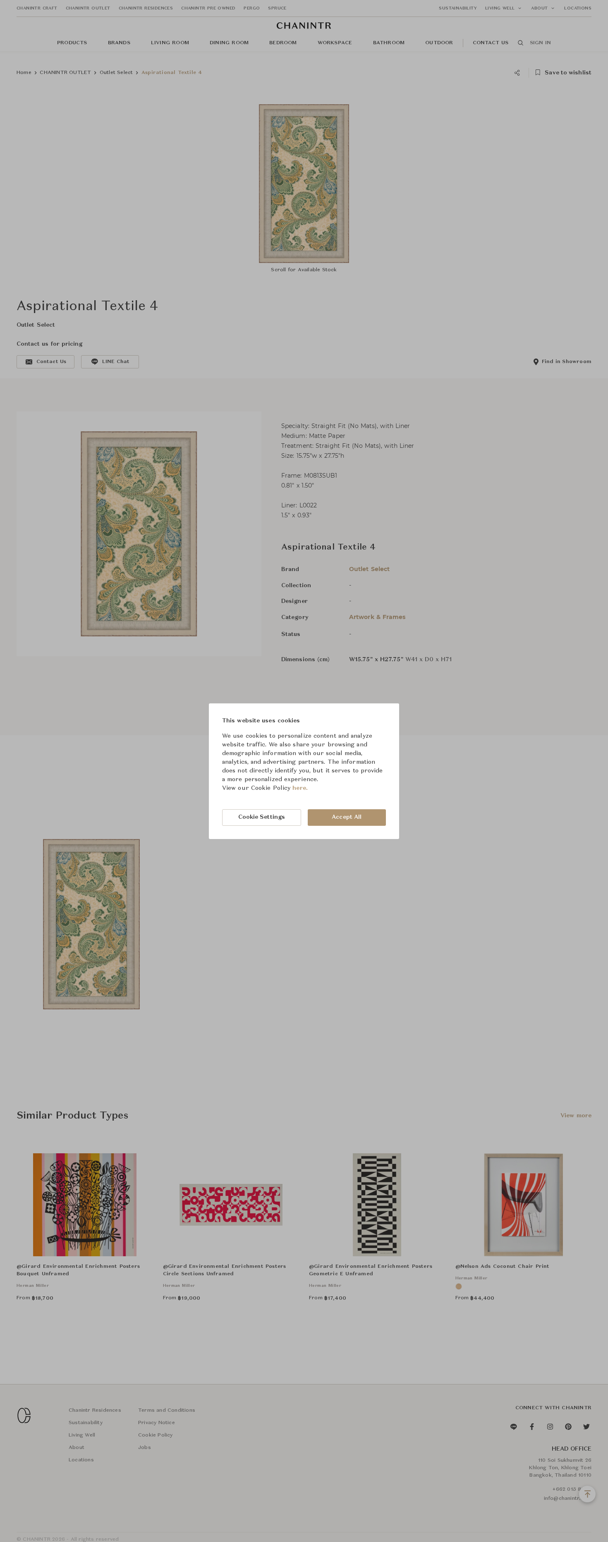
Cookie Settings (261, 817)
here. (300, 788)
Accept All (346, 817)
